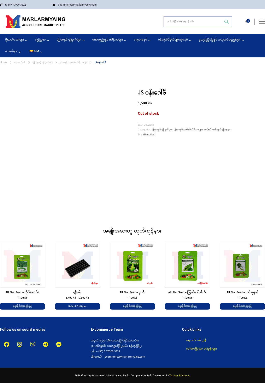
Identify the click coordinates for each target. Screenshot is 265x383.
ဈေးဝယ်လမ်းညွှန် (196, 340)
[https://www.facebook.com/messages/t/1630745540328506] (58, 344)
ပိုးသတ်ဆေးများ (14, 40)
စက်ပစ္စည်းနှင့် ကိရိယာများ (107, 40)
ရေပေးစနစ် (140, 40)
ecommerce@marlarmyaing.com (77, 4)
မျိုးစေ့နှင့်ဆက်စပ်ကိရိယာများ (188, 130)
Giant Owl (148, 134)
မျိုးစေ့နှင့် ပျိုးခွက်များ (69, 40)
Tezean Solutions (179, 375)
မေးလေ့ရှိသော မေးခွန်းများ (201, 348)
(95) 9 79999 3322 (15, 4)
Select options (77, 306)
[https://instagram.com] (19, 344)
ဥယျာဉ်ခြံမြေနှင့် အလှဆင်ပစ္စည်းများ (220, 40)
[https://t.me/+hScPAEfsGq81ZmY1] (45, 344)
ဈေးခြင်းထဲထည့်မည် (22, 306)
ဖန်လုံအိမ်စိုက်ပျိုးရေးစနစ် (173, 40)
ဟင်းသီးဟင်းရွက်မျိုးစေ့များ (217, 130)
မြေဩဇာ (40, 40)
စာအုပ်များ (11, 51)
